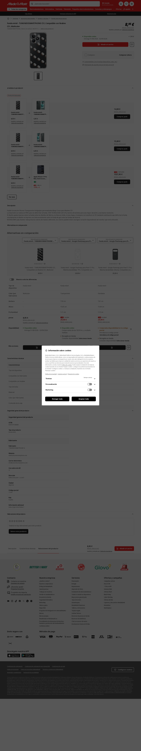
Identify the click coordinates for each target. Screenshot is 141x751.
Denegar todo (57, 399)
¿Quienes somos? (62, 374)
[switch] (89, 384)
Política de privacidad (51, 374)
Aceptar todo (84, 399)
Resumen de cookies (73, 374)
